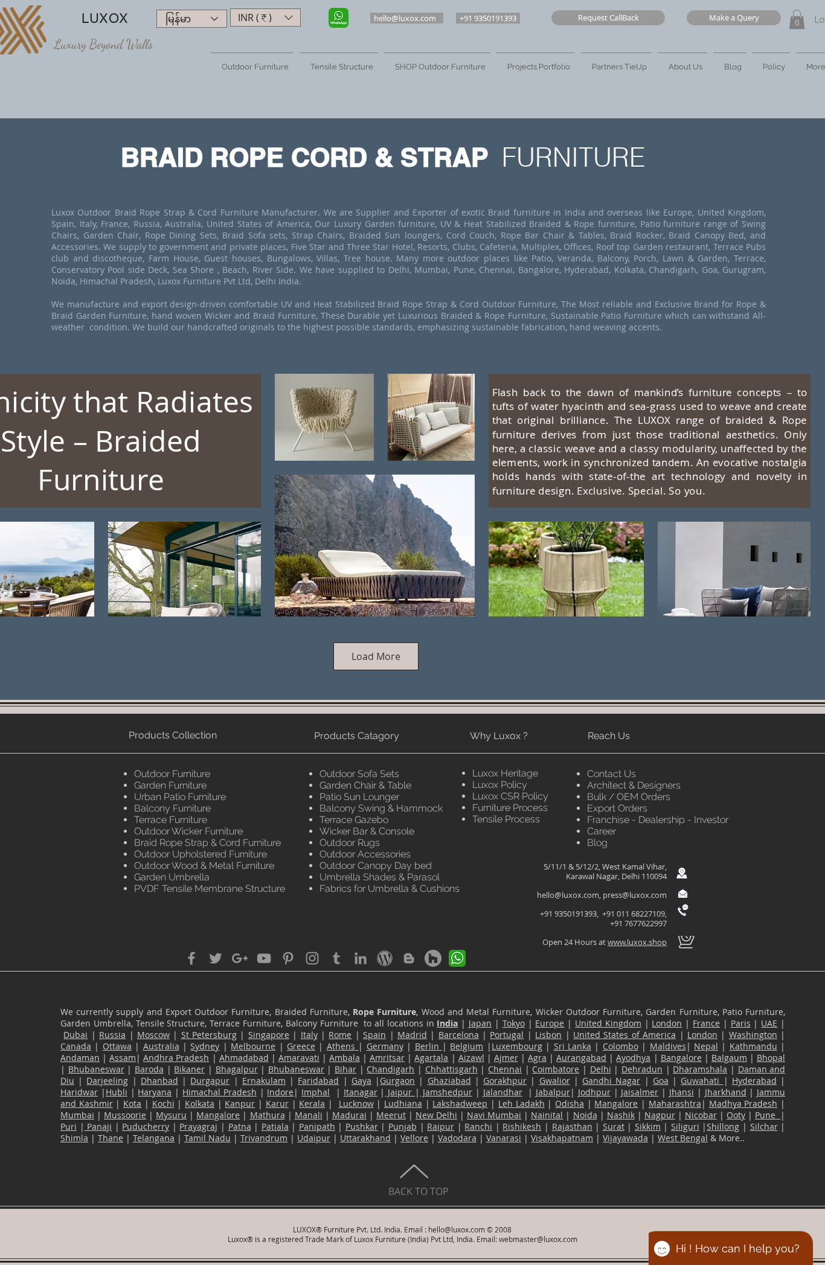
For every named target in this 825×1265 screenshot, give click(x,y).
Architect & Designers (634, 785)
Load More (376, 656)
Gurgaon (397, 1080)
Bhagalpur (237, 1069)
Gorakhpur (505, 1080)
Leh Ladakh (521, 1103)
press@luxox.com (635, 894)
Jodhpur (594, 1092)
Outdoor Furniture (172, 774)
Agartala (431, 1057)
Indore (280, 1092)
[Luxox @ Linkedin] (360, 958)
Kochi (163, 1103)
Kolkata (199, 1103)
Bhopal (771, 1057)
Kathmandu (753, 1046)
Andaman (80, 1057)
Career (601, 831)
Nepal (706, 1046)
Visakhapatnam (562, 1138)
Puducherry (145, 1126)
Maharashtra (675, 1103)
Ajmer (506, 1057)
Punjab (402, 1126)
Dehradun (642, 1069)
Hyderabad (754, 1080)
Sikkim (648, 1126)
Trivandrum (263, 1138)
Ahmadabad (244, 1057)
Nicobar (701, 1115)
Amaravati (298, 1057)
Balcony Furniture (172, 808)
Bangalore (681, 1057)
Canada (75, 1046)
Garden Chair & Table (365, 785)
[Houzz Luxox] (433, 958)
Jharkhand (725, 1092)
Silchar (764, 1126)
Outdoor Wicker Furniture (188, 831)
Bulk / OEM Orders (628, 796)
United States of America (624, 1034)
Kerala (312, 1103)
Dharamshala (700, 1069)
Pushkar (361, 1126)
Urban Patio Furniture (180, 796)
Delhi (600, 1069)
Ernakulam (264, 1080)
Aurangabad (581, 1057)
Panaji (98, 1126)
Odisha (569, 1103)
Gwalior (554, 1080)
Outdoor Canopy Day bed (375, 865)
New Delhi (436, 1115)
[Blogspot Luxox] (408, 958)
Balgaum (729, 1057)
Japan (480, 1023)
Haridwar (79, 1092)
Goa (661, 1080)
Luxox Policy (499, 784)
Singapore (268, 1034)
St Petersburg (209, 1034)
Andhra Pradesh (176, 1057)
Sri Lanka (572, 1046)
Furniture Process (510, 807)
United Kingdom (608, 1023)
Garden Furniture (170, 785)
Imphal (315, 1092)
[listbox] (265, 17)
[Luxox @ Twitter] (215, 958)
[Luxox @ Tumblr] (336, 958)
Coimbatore (555, 1069)
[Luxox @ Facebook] (191, 958)
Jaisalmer (639, 1092)
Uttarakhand (365, 1138)
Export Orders (617, 808)
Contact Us (611, 774)
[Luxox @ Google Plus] (239, 958)
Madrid (412, 1034)
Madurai (349, 1115)
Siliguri (685, 1126)
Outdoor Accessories (365, 854)
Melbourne (253, 1046)
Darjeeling (107, 1080)
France (706, 1023)
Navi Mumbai (494, 1115)
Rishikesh (521, 1126)
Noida (585, 1115)
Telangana (154, 1138)
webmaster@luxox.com (538, 1239)
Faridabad (318, 1080)
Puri (68, 1126)
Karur (277, 1103)
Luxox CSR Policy (510, 796)
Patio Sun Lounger (359, 796)
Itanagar (360, 1092)
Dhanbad (159, 1080)
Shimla (74, 1138)
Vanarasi (503, 1138)
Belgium (466, 1046)
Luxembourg (517, 1046)
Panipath (317, 1126)
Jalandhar (502, 1092)
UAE (769, 1023)
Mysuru (171, 1115)
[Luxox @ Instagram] (312, 958)
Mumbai (77, 1115)
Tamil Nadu (207, 1138)
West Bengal (683, 1138)
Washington (753, 1034)
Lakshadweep (459, 1103)
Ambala (344, 1057)
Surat (613, 1126)
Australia (161, 1046)
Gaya (361, 1080)
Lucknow (356, 1103)
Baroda (149, 1069)
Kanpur (240, 1103)
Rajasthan (572, 1126)
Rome (340, 1034)
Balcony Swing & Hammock (381, 808)
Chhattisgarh (451, 1069)
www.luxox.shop (637, 942)
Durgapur (210, 1080)
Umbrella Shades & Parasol (379, 877)
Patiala (275, 1126)
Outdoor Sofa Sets (359, 774)
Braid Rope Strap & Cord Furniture (207, 842)
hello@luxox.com (568, 894)
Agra (537, 1057)
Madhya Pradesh (743, 1103)
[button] (608, 17)
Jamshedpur (446, 1092)
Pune (767, 1115)
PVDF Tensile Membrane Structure (209, 888)
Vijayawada (625, 1138)
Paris (741, 1023)
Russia (112, 1034)
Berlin (428, 1046)
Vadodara (457, 1138)
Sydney (204, 1046)
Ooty (736, 1115)
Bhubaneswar (96, 1069)
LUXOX (105, 18)
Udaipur (313, 1138)
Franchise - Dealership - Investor (657, 819)
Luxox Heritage (505, 773)
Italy (309, 1034)
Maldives (668, 1046)
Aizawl (471, 1057)
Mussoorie (125, 1115)
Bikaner (189, 1069)
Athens (342, 1046)
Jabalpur (553, 1092)
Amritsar (387, 1057)
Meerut (391, 1115)
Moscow (153, 1034)
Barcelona (458, 1034)
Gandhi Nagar (611, 1080)
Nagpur (659, 1115)
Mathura (267, 1115)
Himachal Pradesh (219, 1092)
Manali (309, 1115)
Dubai (75, 1034)
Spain (374, 1034)
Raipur (440, 1126)
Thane (110, 1138)
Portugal (507, 1034)
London (667, 1023)
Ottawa (117, 1046)
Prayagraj (198, 1126)
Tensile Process (506, 819)
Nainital (547, 1115)
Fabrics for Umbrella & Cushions (389, 888)
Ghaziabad (449, 1080)
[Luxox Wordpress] (384, 958)
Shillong (723, 1126)
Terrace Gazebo (353, 819)
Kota (132, 1103)
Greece (301, 1046)
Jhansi (681, 1092)
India (447, 1023)
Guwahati (702, 1080)
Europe (549, 1023)
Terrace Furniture (170, 819)
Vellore (414, 1138)
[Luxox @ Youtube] (263, 958)
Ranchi (478, 1126)
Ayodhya (633, 1057)
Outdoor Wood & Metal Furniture (204, 865)
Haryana (155, 1092)
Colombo (620, 1046)
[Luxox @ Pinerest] (288, 958)
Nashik (621, 1115)
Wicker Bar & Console (366, 831)
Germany (385, 1046)
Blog (597, 842)
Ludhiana (403, 1103)
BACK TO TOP (418, 1191)
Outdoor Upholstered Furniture (200, 854)
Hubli (116, 1092)
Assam (122, 1057)
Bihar (345, 1069)
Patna (239, 1126)
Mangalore (616, 1103)
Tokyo (513, 1023)
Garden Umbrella (172, 877)
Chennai (505, 1069)
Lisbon (548, 1034)
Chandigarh (390, 1069)
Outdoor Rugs (349, 842)
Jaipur (400, 1092)
